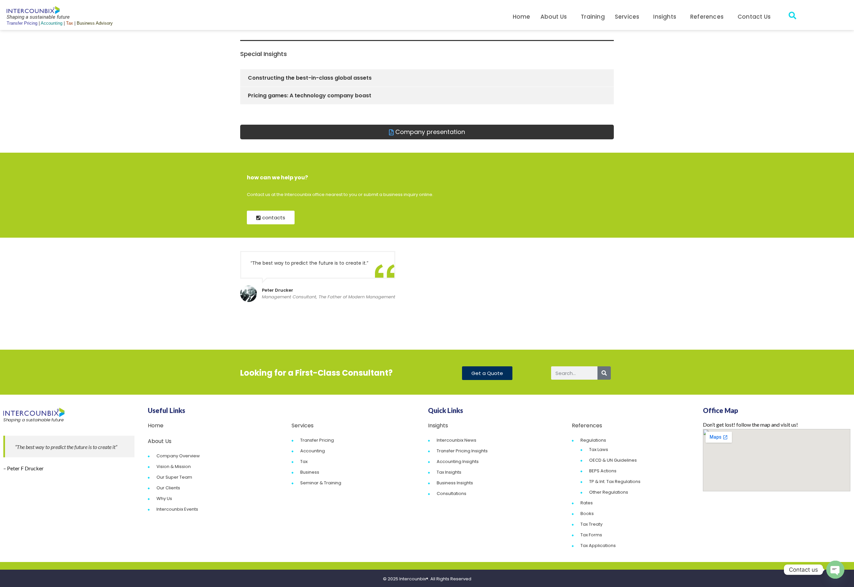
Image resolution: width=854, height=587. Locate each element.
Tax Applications (598, 545)
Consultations (451, 493)
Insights (664, 17)
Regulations (593, 440)
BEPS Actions (602, 471)
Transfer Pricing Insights (462, 451)
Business (309, 472)
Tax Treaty (591, 524)
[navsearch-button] (792, 16)
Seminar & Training (320, 483)
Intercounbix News (456, 440)
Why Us (164, 498)
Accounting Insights (458, 461)
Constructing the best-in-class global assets (310, 78)
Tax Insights (449, 472)
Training (593, 17)
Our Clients (168, 488)
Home (521, 17)
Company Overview (178, 456)
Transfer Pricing (317, 440)
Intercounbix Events (177, 509)
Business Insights (455, 483)
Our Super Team (174, 477)
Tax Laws (598, 449)
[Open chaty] (835, 570)
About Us (553, 17)
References (707, 17)
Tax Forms (591, 535)
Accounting (312, 451)
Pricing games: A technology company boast (309, 95)
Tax (304, 461)
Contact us (754, 17)
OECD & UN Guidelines (613, 460)
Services (627, 17)
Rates (586, 503)
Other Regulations (608, 492)
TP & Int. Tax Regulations (614, 481)
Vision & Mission (173, 466)
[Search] (604, 373)
